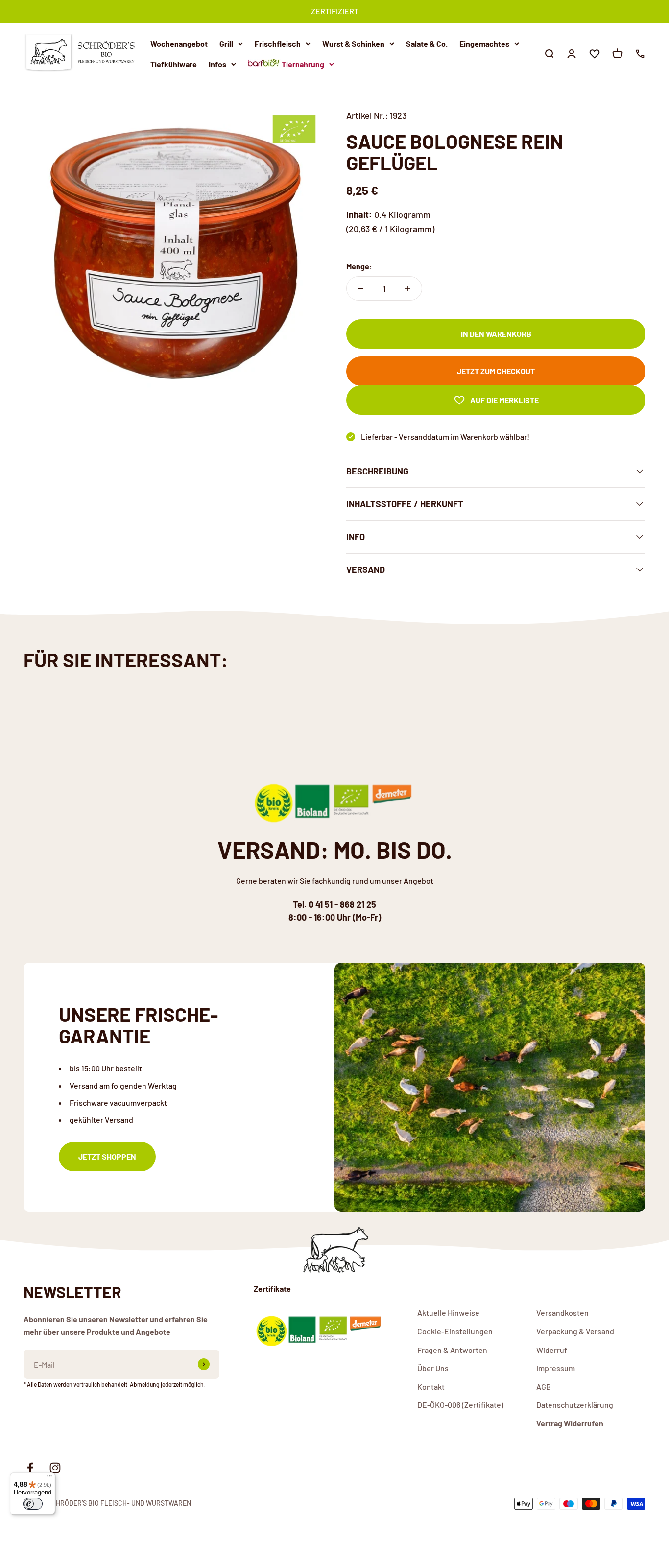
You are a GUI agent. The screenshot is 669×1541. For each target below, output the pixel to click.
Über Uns (433, 1368)
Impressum (555, 1368)
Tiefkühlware (173, 63)
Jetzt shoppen (107, 1156)
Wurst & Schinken (353, 43)
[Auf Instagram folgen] (55, 1467)
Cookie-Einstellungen (455, 1331)
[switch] (33, 1504)
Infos (217, 63)
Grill (226, 43)
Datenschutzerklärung (574, 1404)
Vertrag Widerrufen (569, 1423)
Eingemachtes (484, 43)
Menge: (359, 266)
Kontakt (431, 1386)
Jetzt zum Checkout (496, 371)
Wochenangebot (179, 43)
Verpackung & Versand (575, 1331)
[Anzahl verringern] (361, 288)
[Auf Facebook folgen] (30, 1467)
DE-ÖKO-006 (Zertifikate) (460, 1404)
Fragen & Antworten (452, 1349)
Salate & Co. (427, 43)
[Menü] (49, 1478)
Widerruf (551, 1349)
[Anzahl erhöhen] (407, 288)
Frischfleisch (278, 43)
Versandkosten (562, 1312)
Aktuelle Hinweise (448, 1312)
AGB (543, 1386)
